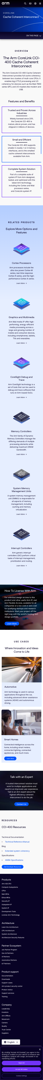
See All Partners (7, 953)
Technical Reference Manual (17, 842)
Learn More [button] (12, 624)
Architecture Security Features (13, 937)
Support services (8, 993)
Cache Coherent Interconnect (21, 16)
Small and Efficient (21, 139)
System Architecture (9, 934)
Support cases (7, 983)
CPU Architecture (8, 931)
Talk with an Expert (21, 776)
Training (4, 997)
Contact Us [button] (21, 804)
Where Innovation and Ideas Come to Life (21, 650)
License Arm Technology (11, 915)
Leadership (6, 1009)
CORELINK (9, 13)
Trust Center (6, 1030)
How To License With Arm (20, 590)
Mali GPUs (5, 894)
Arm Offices (6, 1016)
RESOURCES (9, 820)
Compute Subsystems (10, 887)
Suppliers (5, 1033)
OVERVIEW (21, 51)
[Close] (39, 1049)
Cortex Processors (21, 263)
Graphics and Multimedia (21, 317)
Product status (7, 990)
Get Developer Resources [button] (12, 867)
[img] (22, 669)
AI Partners (6, 957)
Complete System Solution (21, 169)
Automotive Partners (9, 960)
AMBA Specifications (14, 860)
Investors (5, 1012)
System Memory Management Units (21, 489)
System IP (5, 908)
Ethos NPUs (6, 898)
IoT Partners (6, 964)
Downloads (6, 979)
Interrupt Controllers (21, 548)
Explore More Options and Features (21, 230)
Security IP (6, 901)
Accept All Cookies (21, 1069)
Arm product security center (12, 986)
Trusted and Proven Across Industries (22, 111)
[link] (5, 4)
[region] (21, 1063)
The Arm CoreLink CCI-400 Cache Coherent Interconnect (21, 62)
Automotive (10, 686)
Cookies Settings (21, 1076)
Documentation (7, 976)
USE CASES (21, 641)
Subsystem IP (7, 904)
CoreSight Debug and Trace (21, 378)
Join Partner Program (9, 950)
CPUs (4, 891)
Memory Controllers (21, 431)
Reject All (21, 1063)
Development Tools (9, 911)
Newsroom (6, 1019)
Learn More (20, 283)
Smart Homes (11, 739)
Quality (4, 1026)
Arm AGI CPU (6, 884)
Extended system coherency (17, 851)
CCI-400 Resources (14, 827)
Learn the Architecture (10, 927)
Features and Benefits (21, 101)
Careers (5, 1023)
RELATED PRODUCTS (21, 222)
